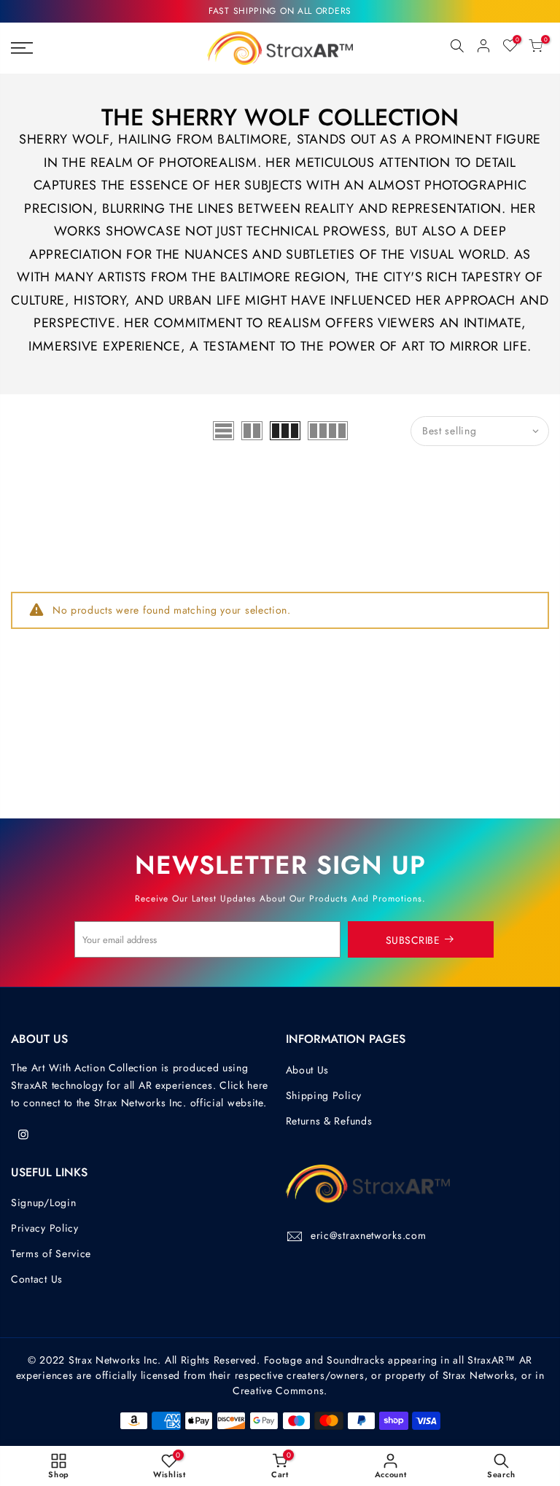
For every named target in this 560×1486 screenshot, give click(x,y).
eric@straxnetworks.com (368, 1235)
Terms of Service (51, 1253)
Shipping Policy (324, 1095)
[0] (536, 48)
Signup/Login (43, 1202)
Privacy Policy (45, 1228)
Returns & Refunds (329, 1121)
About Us (308, 1070)
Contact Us (37, 1279)
